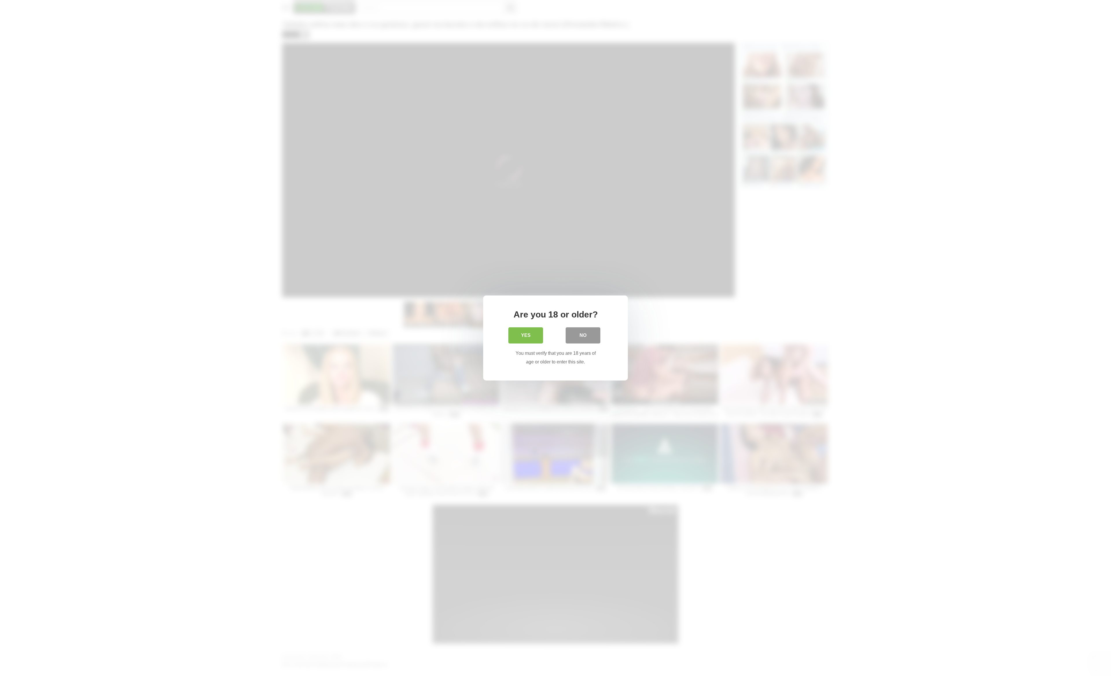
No (583, 335)
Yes (526, 335)
